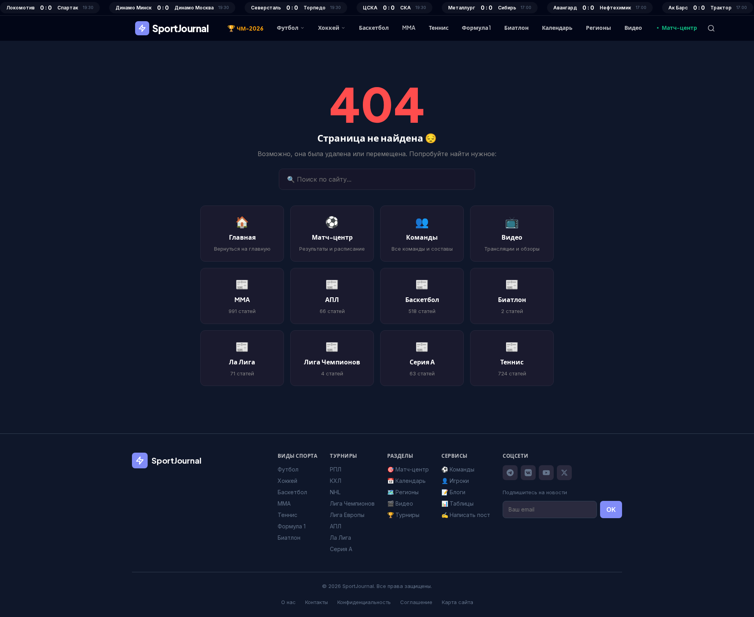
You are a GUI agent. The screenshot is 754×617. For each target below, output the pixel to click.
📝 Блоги (453, 492)
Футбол (287, 27)
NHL (335, 492)
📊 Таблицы (457, 503)
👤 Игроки (455, 480)
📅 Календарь (406, 480)
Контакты (316, 602)
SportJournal (180, 28)
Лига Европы (347, 514)
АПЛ (335, 526)
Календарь (557, 27)
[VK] (528, 472)
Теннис (438, 27)
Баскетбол (374, 27)
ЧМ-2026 (245, 28)
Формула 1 (476, 27)
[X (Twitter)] (564, 472)
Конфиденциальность (364, 602)
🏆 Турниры (403, 514)
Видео (633, 27)
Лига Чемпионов (352, 503)
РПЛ (335, 469)
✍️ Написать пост (465, 514)
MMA (408, 27)
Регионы (598, 27)
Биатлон (516, 27)
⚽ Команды (457, 469)
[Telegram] (510, 472)
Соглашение (416, 602)
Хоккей (328, 27)
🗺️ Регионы (403, 492)
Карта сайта (457, 602)
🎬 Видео (400, 503)
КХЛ (335, 480)
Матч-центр (679, 27)
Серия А (341, 549)
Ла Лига (340, 537)
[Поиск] (711, 28)
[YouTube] (546, 472)
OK (611, 509)
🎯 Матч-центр (408, 469)
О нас (288, 602)
